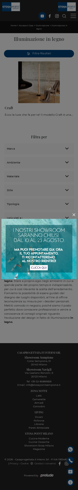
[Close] (74, 215)
